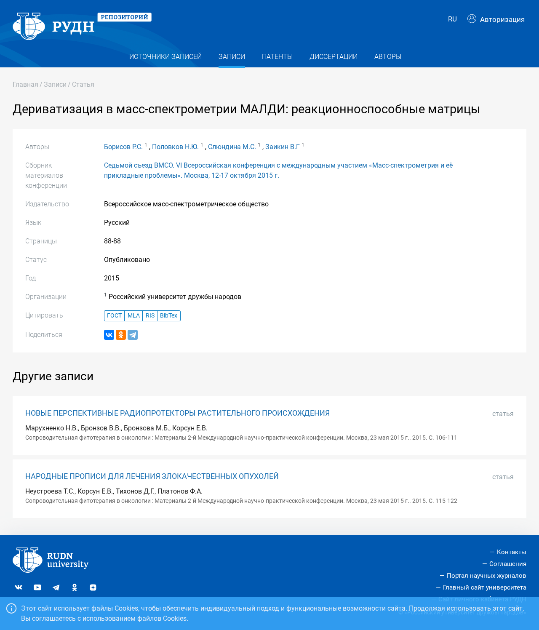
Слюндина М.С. (232, 147)
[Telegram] (133, 335)
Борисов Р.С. (123, 147)
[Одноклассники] (121, 335)
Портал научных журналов (486, 575)
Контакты (511, 552)
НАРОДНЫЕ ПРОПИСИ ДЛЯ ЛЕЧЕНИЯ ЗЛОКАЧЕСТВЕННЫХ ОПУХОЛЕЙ (152, 476)
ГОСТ (114, 315)
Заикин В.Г (282, 147)
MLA (134, 315)
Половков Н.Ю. (175, 147)
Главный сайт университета (484, 587)
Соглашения (507, 564)
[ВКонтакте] (109, 335)
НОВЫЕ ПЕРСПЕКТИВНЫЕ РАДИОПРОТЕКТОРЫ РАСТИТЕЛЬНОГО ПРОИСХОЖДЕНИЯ (177, 413)
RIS (150, 315)
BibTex (168, 315)
